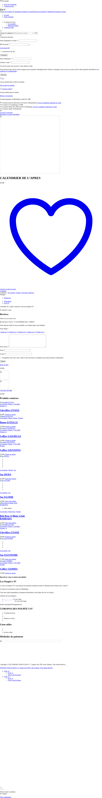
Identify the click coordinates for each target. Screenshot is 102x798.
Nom (2, 350)
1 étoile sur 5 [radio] (4, 332)
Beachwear (11, 512)
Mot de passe (4, 44)
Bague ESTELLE (9, 422)
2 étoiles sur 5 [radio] (12, 332)
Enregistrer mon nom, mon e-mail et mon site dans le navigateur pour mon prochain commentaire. (33, 358)
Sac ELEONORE (9, 555)
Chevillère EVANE (9, 532)
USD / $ (6, 671)
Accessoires (9, 112)
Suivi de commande (10, 4)
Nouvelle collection (28, 293)
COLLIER (16, 430)
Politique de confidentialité (12, 616)
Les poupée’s (12, 24)
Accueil (6, 15)
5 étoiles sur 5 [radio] (40, 332)
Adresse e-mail (5, 62)
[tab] (7, 301)
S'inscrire (3, 75)
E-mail (2, 354)
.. (65, 664)
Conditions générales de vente (13, 615)
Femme (18, 293)
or (6, 406)
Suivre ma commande (11, 630)
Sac (15, 470)
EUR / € (10, 673)
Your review (4, 347)
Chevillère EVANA (9, 410)
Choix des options (10, 479)
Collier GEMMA (9, 569)
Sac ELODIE (6, 497)
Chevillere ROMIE (6, 390)
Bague (10, 418)
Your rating (4, 329)
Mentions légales (13, 26)
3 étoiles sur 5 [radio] (22, 332)
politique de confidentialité (8, 71)
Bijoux (10, 404)
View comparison (5, 797)
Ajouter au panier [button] (10, 414)
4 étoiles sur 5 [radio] (31, 332)
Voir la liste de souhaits (7, 85)
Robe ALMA (4, 365)
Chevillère (16, 404)
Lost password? (5, 48)
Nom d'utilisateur (6, 59)
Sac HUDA (5, 474)
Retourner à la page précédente (9, 114)
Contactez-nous (9, 6)
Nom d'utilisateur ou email (9, 40)
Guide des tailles (9, 629)
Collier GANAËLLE (10, 436)
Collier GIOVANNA (10, 450)
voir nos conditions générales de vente (49, 103)
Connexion (4, 55)
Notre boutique (8, 17)
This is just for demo (14, 675)
